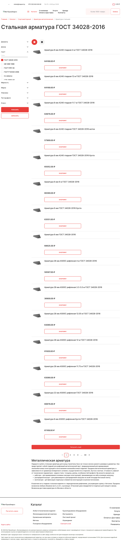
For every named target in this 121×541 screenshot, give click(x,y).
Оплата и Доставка (46, 13)
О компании (43, 11)
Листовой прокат (69, 517)
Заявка (115, 12)
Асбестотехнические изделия (44, 511)
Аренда (65, 11)
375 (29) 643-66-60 (34, 4)
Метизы (36, 520)
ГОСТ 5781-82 (9, 68)
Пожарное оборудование (42, 524)
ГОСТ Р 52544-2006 (11, 72)
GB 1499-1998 (9, 64)
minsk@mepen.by (19, 4)
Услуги (55, 11)
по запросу (8, 76)
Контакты (61, 13)
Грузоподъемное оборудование (74, 511)
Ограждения (67, 520)
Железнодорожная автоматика (45, 514)
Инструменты (68, 514)
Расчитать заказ (12, 511)
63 (85, 455)
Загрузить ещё (75, 447)
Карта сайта (5, 525)
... (81, 455)
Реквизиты (115, 524)
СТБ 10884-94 (9, 80)
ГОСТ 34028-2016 (10, 60)
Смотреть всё (65, 524)
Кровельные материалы (42, 517)
